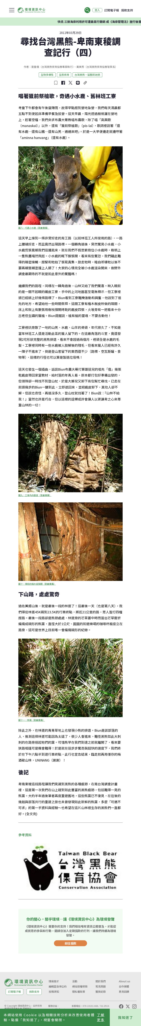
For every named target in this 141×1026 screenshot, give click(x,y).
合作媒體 (124, 986)
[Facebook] (121, 1006)
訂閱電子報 (111, 10)
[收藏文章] (56, 83)
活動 (74, 981)
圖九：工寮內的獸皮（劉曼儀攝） (34, 495)
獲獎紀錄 (100, 991)
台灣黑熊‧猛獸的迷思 (87, 74)
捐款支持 (127, 10)
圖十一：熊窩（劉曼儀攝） (31, 720)
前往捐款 (70, 943)
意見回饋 (124, 991)
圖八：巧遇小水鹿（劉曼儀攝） (33, 227)
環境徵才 (54, 981)
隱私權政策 (78, 991)
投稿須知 (54, 991)
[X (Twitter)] (128, 1006)
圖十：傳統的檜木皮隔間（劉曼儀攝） (37, 583)
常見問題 (100, 986)
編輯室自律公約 (58, 986)
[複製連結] (85, 83)
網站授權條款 (80, 986)
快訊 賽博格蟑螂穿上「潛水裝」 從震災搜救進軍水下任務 (100, 21)
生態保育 (64, 74)
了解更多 (100, 1017)
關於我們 (100, 981)
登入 (97, 10)
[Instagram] (134, 1006)
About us (124, 981)
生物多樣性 (47, 74)
